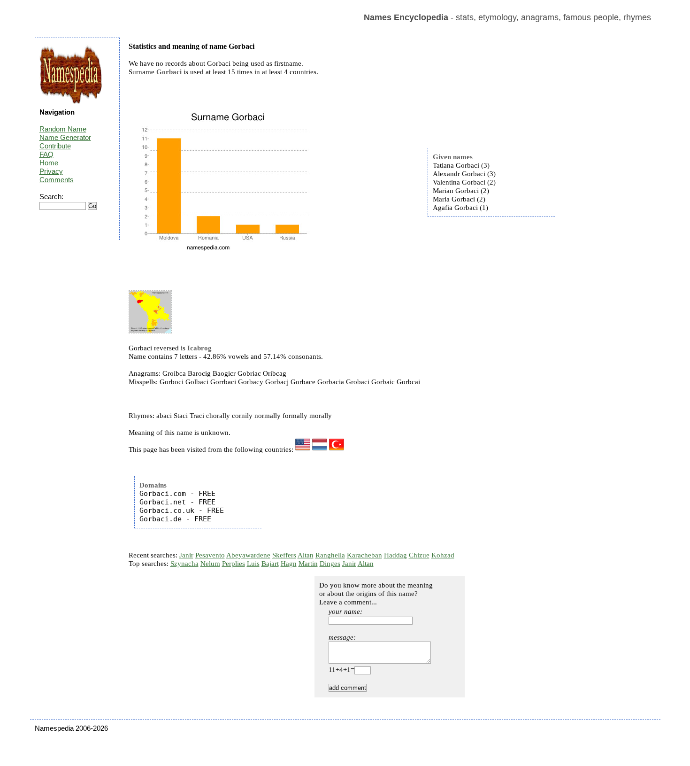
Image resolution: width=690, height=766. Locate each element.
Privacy (51, 171)
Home (48, 163)
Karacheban (364, 555)
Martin (308, 563)
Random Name (62, 129)
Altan (306, 555)
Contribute (55, 146)
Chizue (419, 555)
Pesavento (210, 555)
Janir (186, 555)
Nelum (210, 563)
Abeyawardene (248, 555)
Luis (253, 563)
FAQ (46, 154)
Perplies (233, 563)
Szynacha (184, 563)
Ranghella (330, 555)
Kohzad (442, 555)
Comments (56, 180)
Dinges (330, 563)
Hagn (289, 563)
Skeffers (284, 555)
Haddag (395, 555)
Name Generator (65, 137)
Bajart (270, 563)
